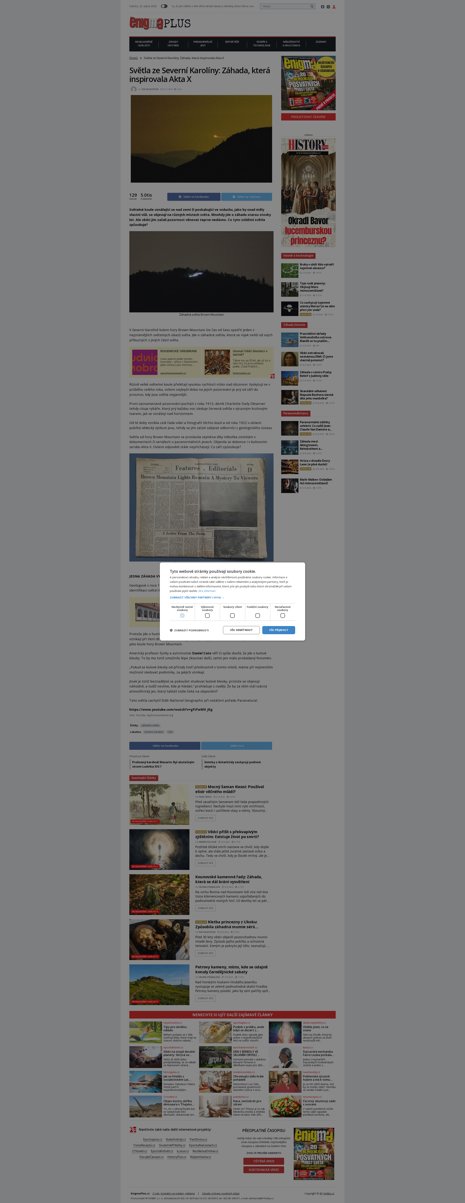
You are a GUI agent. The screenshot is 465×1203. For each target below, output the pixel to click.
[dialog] (232, 601)
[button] (232, 597)
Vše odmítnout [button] (241, 630)
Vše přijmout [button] (278, 630)
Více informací (206, 591)
